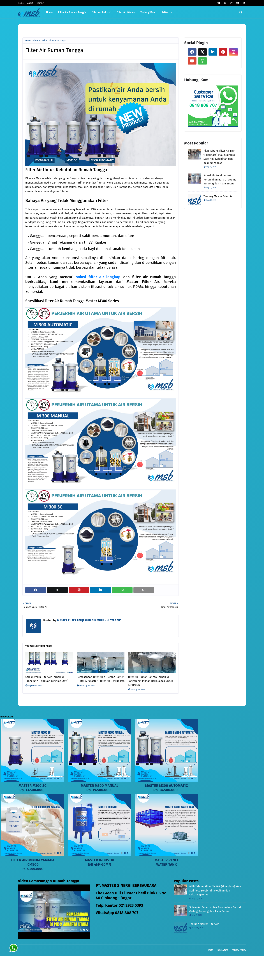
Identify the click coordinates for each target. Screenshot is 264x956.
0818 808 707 (126, 912)
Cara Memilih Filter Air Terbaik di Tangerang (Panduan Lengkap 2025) (46, 679)
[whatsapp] (202, 61)
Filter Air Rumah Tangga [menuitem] (72, 12)
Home (21, 3)
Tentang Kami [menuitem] (148, 12)
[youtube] (192, 61)
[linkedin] (244, 3)
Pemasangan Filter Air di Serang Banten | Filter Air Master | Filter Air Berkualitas (100, 679)
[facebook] (218, 3)
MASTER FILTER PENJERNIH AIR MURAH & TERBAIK (88, 620)
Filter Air (37, 40)
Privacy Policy (239, 950)
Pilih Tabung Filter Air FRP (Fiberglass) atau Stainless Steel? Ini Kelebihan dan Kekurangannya (219, 157)
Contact (40, 3)
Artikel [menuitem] (165, 12)
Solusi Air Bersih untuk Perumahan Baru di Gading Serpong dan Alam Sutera (219, 179)
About (30, 3)
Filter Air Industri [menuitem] (101, 12)
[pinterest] (237, 3)
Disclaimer (222, 950)
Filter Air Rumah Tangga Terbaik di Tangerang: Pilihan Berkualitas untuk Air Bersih (150, 681)
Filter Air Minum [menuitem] (126, 12)
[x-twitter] (225, 3)
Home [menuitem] (49, 12)
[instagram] (231, 3)
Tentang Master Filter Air (218, 196)
